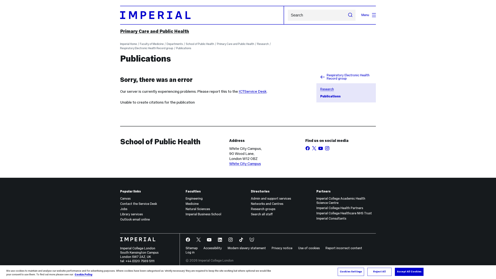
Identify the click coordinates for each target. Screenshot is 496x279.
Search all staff (262, 214)
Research (263, 44)
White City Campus (245, 163)
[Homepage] (202, 15)
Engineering (194, 199)
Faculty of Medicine (152, 44)
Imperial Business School (203, 214)
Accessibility (212, 248)
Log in (190, 252)
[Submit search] (350, 15)
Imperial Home (128, 44)
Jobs (123, 209)
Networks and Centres (267, 204)
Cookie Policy (83, 274)
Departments (175, 44)
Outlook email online (135, 219)
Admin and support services (271, 199)
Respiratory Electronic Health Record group (146, 48)
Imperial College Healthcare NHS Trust (344, 213)
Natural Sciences (198, 209)
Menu (365, 15)
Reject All (379, 271)
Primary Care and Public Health (154, 31)
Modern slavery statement (247, 248)
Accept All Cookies (409, 271)
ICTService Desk (253, 91)
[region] (248, 272)
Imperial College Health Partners (339, 208)
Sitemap (192, 248)
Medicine (192, 204)
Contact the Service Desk (138, 204)
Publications (183, 48)
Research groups (263, 209)
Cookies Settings (351, 271)
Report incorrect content (344, 248)
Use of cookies (309, 248)
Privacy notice (282, 248)
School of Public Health (200, 44)
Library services (131, 214)
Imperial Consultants (331, 218)
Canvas (125, 199)
